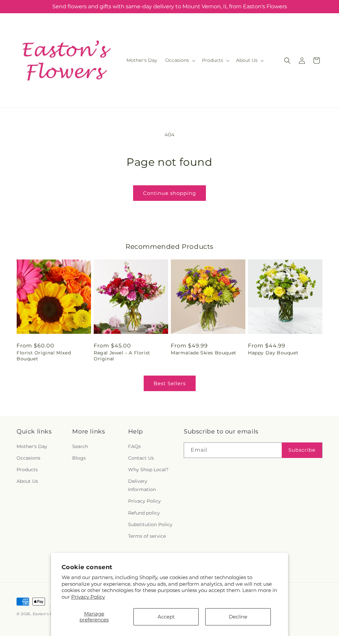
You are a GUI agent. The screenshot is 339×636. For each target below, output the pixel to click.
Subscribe (301, 450)
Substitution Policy (150, 524)
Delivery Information (142, 485)
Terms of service (147, 536)
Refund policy (144, 513)
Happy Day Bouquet (273, 353)
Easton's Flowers (49, 614)
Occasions (28, 458)
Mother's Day (32, 446)
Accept (166, 616)
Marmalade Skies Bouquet (203, 353)
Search (80, 446)
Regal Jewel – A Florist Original (122, 356)
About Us (27, 481)
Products (27, 470)
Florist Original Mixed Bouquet (44, 356)
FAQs (134, 446)
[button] (179, 60)
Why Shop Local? (148, 470)
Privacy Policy (88, 597)
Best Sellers (170, 383)
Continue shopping (169, 193)
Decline (238, 616)
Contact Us (141, 458)
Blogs (79, 458)
